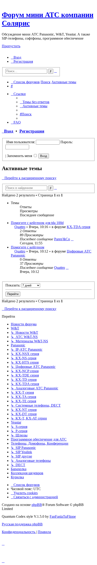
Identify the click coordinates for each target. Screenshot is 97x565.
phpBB (37, 505)
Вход (7, 131)
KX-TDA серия (78, 227)
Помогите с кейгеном (27, 247)
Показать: (13, 285)
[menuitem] (16, 57)
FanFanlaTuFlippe (63, 516)
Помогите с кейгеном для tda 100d (37, 223)
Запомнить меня (20, 156)
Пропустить (11, 46)
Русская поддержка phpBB (22, 524)
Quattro (19, 227)
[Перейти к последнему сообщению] (72, 239)
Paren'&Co (62, 239)
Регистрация (31, 131)
